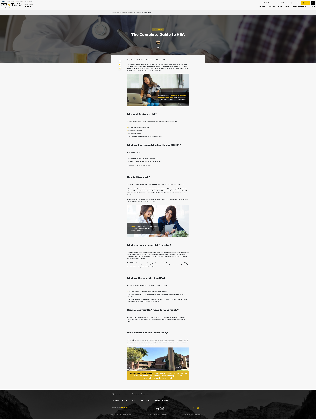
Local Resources (131, 12)
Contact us (267, 3)
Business (272, 6)
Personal (262, 6)
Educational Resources (120, 12)
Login (306, 3)
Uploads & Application (161, 400)
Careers (277, 3)
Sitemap (149, 414)
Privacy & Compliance (160, 414)
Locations (286, 3)
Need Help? (296, 3)
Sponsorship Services (299, 6)
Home (112, 12)
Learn (287, 6)
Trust (280, 6)
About (148, 400)
